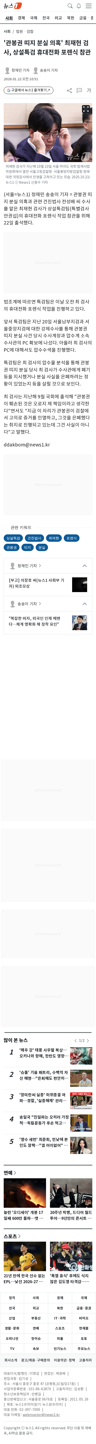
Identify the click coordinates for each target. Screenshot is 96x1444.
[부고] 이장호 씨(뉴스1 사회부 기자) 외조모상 (36, 583)
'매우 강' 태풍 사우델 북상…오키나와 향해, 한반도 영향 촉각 (44, 1056)
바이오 (84, 1318)
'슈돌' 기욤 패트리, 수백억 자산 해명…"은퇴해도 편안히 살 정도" (44, 1078)
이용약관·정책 (64, 1360)
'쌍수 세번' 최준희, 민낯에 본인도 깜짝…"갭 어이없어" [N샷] (43, 1145)
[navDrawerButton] (88, 6)
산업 (12, 1318)
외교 (36, 1308)
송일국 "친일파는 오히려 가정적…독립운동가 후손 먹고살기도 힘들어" (44, 1123)
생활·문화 (12, 1328)
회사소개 (10, 1360)
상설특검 (13, 538)
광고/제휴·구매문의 (35, 1360)
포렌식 (71, 538)
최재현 (54, 538)
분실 (41, 547)
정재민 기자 (21, 70)
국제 (84, 1298)
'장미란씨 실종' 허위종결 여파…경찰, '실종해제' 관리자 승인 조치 (42, 1100)
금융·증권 (84, 1308)
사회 (7, 31)
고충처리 (85, 1360)
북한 (60, 1308)
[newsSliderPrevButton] (75, 1041)
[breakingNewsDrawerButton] (78, 5)
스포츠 (10, 1236)
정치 (12, 1298)
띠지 (27, 547)
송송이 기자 (49, 70)
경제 (60, 1298)
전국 (12, 1308)
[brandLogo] (13, 5)
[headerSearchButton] (70, 5)
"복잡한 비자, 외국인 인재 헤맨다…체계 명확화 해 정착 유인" (34, 621)
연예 (8, 1172)
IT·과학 (60, 1318)
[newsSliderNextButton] (88, 1041)
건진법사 (34, 538)
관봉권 (11, 547)
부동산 (36, 1318)
